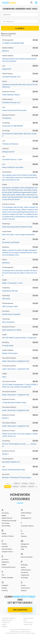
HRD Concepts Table (10, 306)
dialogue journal (8, 152)
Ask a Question (20, 610)
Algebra (4, 515)
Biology (4, 533)
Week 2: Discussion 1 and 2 (12, 283)
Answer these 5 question (11, 314)
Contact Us (5, 622)
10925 (31, 486)
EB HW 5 (5, 418)
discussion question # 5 (11, 462)
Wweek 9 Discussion (10, 353)
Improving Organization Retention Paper (17, 227)
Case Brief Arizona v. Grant (12, 160)
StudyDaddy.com (25, 629)
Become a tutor (7, 620)
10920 (24, 483)
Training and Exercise (10, 144)
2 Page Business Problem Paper (14, 403)
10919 (16, 483)
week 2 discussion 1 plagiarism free (15, 426)
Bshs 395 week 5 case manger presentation (18, 235)
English (4, 564)
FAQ (25, 620)
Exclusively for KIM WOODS (12, 126)
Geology (4, 588)
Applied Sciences (7, 518)
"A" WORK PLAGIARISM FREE (13, 43)
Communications (7, 549)
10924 (23, 486)
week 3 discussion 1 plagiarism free (15, 369)
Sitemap (4, 626)
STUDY (9, 2)
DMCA (4, 624)
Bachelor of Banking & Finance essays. (16, 477)
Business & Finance (8, 536)
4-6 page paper (7, 346)
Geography (5, 585)
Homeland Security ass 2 (11, 77)
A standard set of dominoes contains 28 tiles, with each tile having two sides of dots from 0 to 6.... (20, 273)
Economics (5, 559)
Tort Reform (6, 118)
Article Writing (6, 526)
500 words (6, 299)
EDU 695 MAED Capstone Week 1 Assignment (19, 338)
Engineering (5, 562)
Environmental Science (8, 567)
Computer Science (7, 551)
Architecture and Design (9, 520)
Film (3, 575)
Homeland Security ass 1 (11, 103)
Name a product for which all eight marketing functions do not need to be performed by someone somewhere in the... (19, 252)
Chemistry (5, 546)
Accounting (5, 513)
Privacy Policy (28, 622)
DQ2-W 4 (5, 51)
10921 (32, 483)
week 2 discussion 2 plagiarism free (15, 410)
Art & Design (5, 523)
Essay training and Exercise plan (14, 110)
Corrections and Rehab (10, 242)
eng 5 (4, 377)
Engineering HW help (10, 291)
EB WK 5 (5, 454)
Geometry (5, 590)
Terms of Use (28, 624)
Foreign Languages (7, 577)
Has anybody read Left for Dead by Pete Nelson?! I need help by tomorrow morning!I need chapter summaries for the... (20, 177)
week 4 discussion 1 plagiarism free (15, 395)
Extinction (6, 263)
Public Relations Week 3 (11, 95)
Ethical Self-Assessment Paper (13, 470)
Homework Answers (8, 618)
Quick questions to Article (11, 330)
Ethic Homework (8, 322)
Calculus (4, 544)
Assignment (6, 69)
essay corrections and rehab (12, 167)
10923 (15, 486)
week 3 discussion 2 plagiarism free (15, 361)
